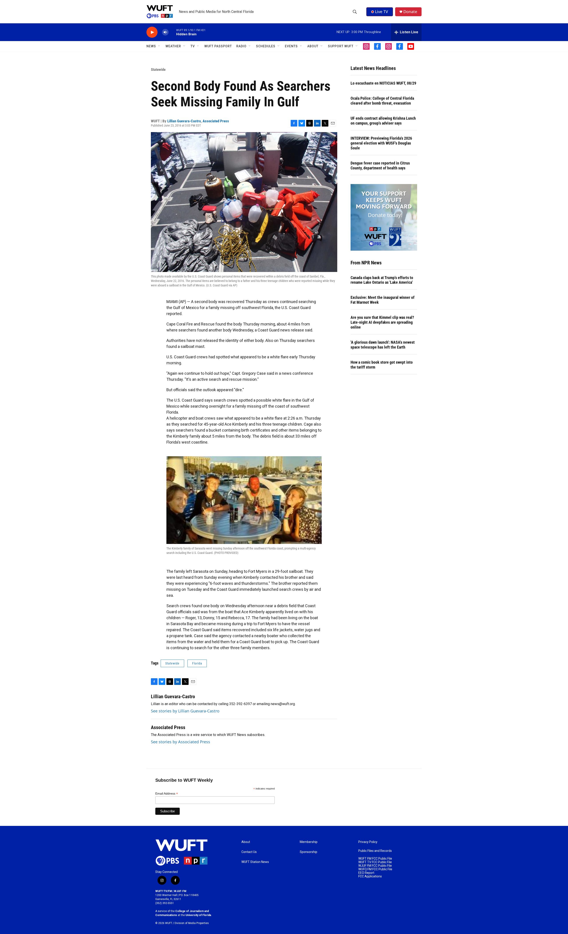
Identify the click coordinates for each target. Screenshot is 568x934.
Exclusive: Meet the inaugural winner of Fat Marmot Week (382, 300)
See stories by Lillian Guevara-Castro (185, 711)
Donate (410, 11)
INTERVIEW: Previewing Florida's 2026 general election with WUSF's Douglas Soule (381, 143)
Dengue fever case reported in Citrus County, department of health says (380, 165)
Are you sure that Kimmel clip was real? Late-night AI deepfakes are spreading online (382, 322)
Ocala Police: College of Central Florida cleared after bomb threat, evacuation (382, 100)
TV (193, 46)
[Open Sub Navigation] (159, 46)
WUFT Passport (218, 46)
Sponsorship (308, 852)
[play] (152, 32)
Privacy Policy (367, 842)
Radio (241, 46)
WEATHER (173, 46)
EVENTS (291, 46)
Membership (309, 842)
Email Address (166, 793)
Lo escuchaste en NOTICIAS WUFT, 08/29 (383, 83)
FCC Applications (370, 876)
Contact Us (249, 852)
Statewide (158, 69)
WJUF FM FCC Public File (375, 865)
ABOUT (312, 46)
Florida (197, 663)
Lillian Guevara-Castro (184, 121)
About (245, 842)
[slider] (172, 32)
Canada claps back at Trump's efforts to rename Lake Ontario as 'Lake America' (382, 280)
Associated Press (216, 121)
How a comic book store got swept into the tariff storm (382, 364)
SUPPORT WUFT (340, 46)
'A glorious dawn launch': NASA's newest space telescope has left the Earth (383, 344)
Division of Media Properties (192, 923)
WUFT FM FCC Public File (375, 858)
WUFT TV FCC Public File (375, 862)
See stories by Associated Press (180, 741)
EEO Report (366, 873)
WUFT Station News (255, 862)
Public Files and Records (375, 851)
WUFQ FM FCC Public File (375, 869)
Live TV (381, 11)
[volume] (165, 32)
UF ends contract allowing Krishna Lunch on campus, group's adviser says (383, 120)
